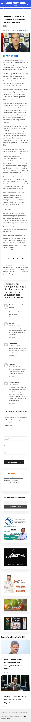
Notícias (25, 30)
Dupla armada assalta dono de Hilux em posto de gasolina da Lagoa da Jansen (9, 271)
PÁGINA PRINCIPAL (16, 30)
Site (5, 453)
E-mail (6, 446)
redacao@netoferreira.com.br (13, 478)
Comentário (8, 425)
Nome (6, 439)
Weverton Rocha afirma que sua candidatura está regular (15, 699)
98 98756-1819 (15, 482)
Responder (12, 317)
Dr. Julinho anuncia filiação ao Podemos (22, 269)
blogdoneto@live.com (11, 480)
